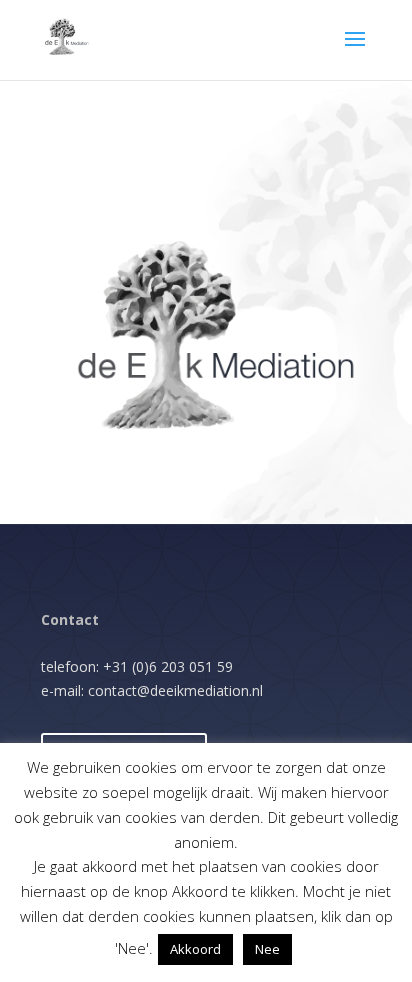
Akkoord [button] (195, 949)
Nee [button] (267, 949)
